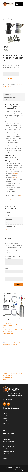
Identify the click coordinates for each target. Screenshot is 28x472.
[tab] (14, 94)
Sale (4, 430)
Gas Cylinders (6, 416)
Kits (11, 18)
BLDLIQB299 (16, 177)
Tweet (23, 89)
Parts (4, 425)
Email (7, 276)
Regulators (5, 420)
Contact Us (5, 449)
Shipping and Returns (8, 446)
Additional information (10, 97)
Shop (8, 18)
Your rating (8, 256)
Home (4, 18)
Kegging (5, 418)
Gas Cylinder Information (9, 451)
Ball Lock (8, 230)
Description (7, 94)
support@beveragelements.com (13, 200)
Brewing (5, 413)
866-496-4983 (9, 399)
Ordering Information (8, 441)
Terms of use (8, 467)
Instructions (6, 453)
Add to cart (8, 78)
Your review (8, 258)
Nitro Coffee (6, 423)
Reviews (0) (7, 100)
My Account (6, 444)
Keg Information (7, 458)
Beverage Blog (6, 439)
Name (7, 268)
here (20, 195)
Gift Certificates (7, 456)
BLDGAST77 (16, 173)
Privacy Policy (17, 467)
